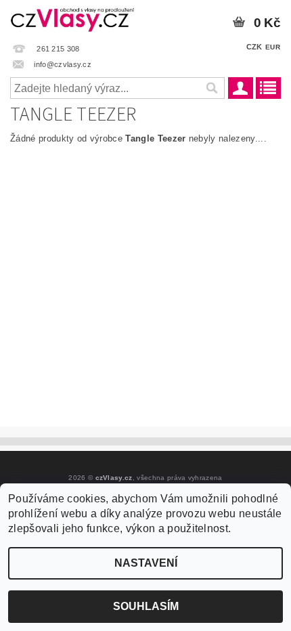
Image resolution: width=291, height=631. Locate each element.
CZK (254, 47)
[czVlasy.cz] (72, 17)
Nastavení (145, 563)
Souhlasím (146, 606)
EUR (272, 47)
